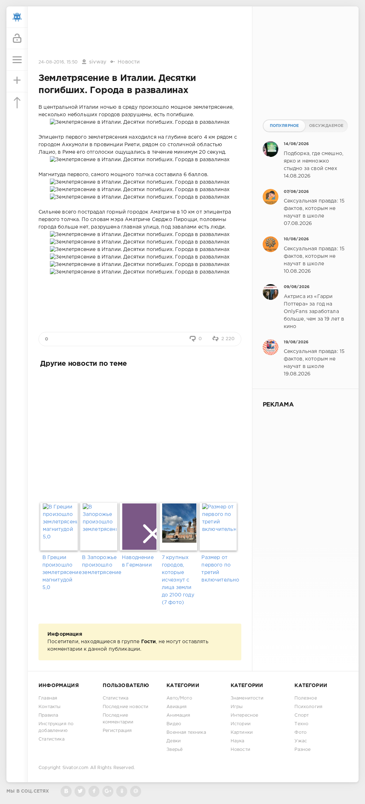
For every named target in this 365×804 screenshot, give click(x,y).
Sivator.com (75, 768)
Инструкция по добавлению (55, 727)
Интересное (244, 715)
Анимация (178, 715)
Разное (302, 750)
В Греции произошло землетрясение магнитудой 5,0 (60, 572)
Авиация (176, 707)
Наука (238, 741)
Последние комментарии (118, 718)
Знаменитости (247, 698)
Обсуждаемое (326, 126)
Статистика (51, 739)
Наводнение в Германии (138, 561)
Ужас (300, 741)
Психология (308, 707)
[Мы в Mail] (135, 791)
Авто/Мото (179, 698)
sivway (97, 62)
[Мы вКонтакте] (66, 791)
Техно (301, 724)
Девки (173, 741)
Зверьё (174, 750)
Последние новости (126, 707)
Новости (129, 62)
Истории (241, 724)
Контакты (49, 707)
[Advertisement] (139, 33)
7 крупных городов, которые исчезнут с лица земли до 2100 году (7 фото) (178, 580)
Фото (300, 732)
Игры (237, 707)
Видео (173, 724)
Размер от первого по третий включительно (219, 568)
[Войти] (17, 38)
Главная (47, 698)
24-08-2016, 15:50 (58, 62)
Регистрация (117, 731)
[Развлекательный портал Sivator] (17, 17)
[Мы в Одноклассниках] (121, 791)
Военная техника (186, 732)
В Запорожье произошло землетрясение (100, 565)
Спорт (301, 715)
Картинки (242, 732)
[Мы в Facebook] (93, 791)
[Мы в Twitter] (80, 791)
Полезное (305, 698)
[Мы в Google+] (107, 791)
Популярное (284, 126)
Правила (48, 715)
